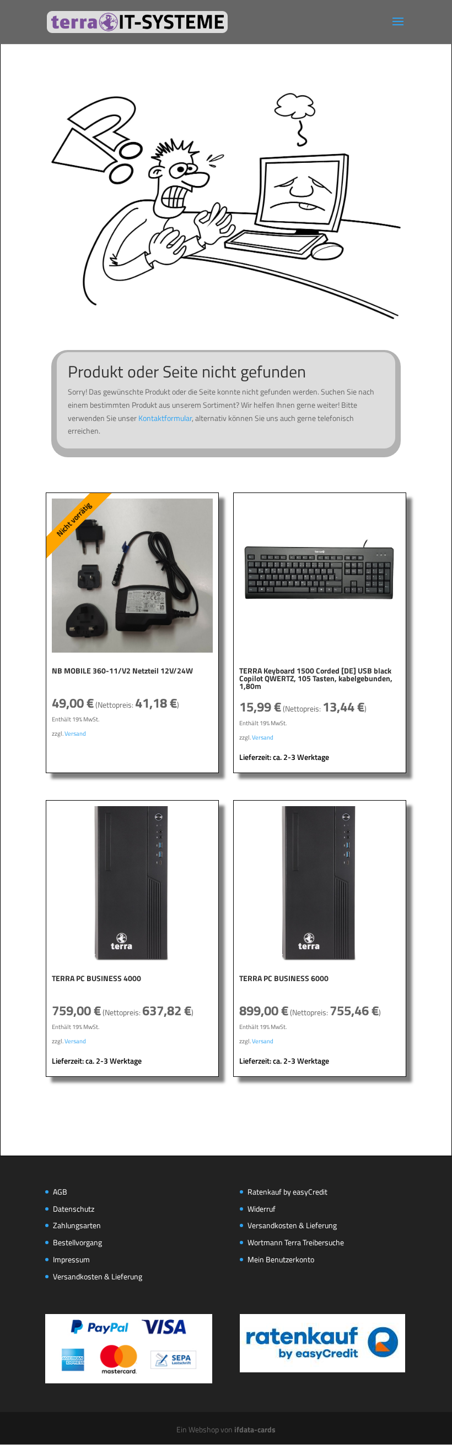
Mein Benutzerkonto (280, 1259)
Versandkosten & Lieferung (97, 1276)
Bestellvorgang (77, 1242)
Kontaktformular (165, 418)
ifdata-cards (255, 1429)
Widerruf (261, 1208)
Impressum (71, 1259)
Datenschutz (73, 1208)
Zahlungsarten (77, 1225)
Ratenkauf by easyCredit (287, 1191)
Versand (75, 733)
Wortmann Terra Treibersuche (295, 1242)
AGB (60, 1191)
